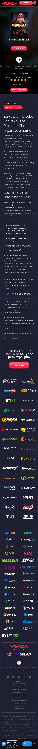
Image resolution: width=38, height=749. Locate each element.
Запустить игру (19, 48)
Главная (7, 104)
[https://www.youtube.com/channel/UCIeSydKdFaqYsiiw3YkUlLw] (8, 677)
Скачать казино (19, 706)
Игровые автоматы (19, 684)
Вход (26, 3)
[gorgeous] (25, 80)
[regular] (18, 80)
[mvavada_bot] (30, 677)
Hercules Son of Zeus (13, 107)
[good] (22, 80)
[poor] (15, 80)
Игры (15, 104)
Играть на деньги (19, 90)
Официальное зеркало (19, 700)
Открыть (27, 744)
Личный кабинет (19, 703)
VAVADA (30, 144)
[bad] (12, 80)
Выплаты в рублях (19, 692)
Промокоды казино (19, 687)
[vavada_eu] (24, 677)
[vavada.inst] (13, 677)
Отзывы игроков (19, 695)
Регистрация (19, 365)
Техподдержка (19, 698)
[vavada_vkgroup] (19, 677)
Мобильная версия (19, 689)
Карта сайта (19, 709)
